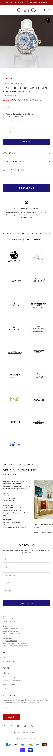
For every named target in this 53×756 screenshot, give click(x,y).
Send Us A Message (13, 522)
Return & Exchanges (9, 677)
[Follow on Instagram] (11, 725)
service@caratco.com (21, 527)
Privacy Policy (7, 688)
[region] (26, 209)
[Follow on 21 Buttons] (32, 725)
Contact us (26, 188)
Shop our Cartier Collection (43, 532)
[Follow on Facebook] (4, 725)
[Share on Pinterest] (19, 170)
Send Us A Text (26, 552)
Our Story (6, 657)
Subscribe (11, 717)
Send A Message (11, 641)
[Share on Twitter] (15, 170)
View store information (14, 120)
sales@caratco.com (20, 525)
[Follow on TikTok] (25, 725)
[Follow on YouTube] (18, 725)
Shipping (6, 673)
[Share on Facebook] (11, 170)
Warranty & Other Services (12, 681)
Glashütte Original (12, 84)
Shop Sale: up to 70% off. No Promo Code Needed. (26, 2)
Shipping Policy (26, 217)
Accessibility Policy (9, 684)
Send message (26, 603)
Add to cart (26, 141)
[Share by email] (22, 170)
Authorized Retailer (9, 661)
